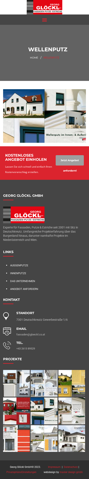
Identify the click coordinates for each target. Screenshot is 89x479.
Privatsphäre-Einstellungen (21, 472)
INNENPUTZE (18, 273)
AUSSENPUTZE (19, 265)
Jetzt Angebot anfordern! (70, 162)
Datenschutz (71, 467)
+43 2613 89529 (25, 348)
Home (34, 57)
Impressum (54, 467)
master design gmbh (71, 472)
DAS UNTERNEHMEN (22, 281)
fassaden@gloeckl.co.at (30, 334)
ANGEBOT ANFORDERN (24, 289)
